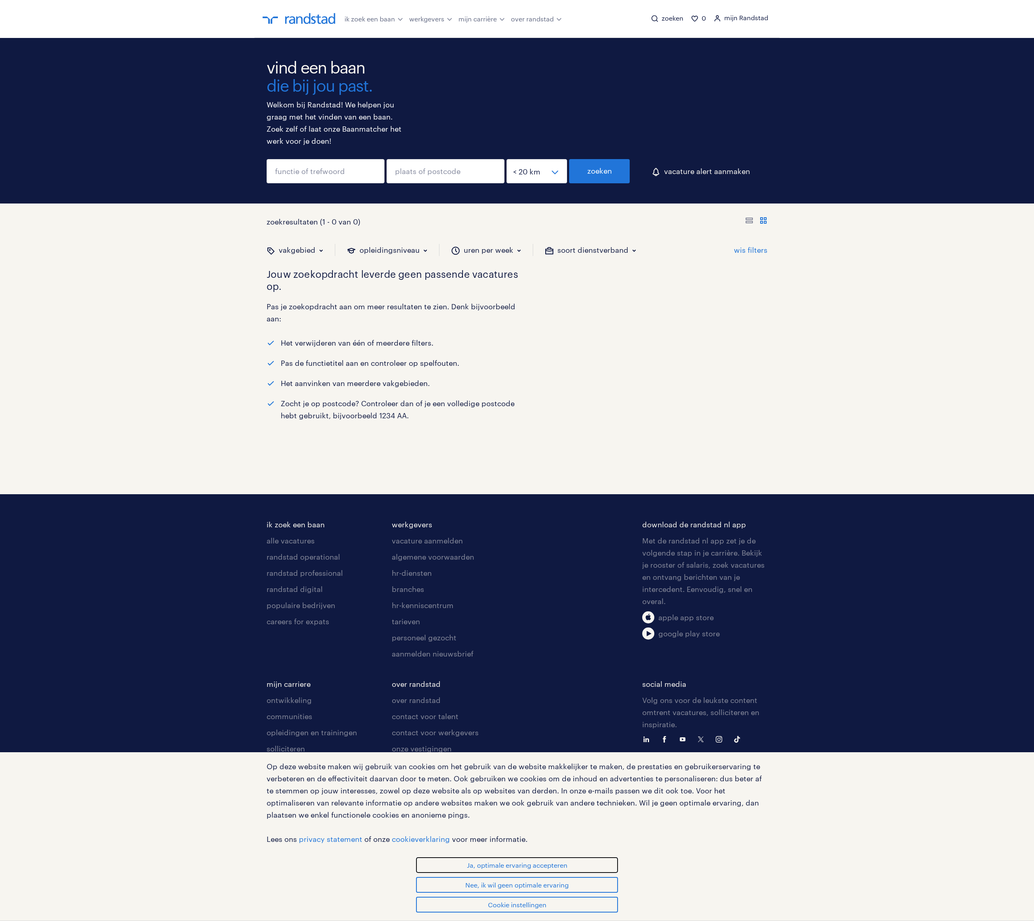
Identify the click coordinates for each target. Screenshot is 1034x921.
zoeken (599, 170)
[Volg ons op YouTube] (685, 738)
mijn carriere (289, 684)
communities (289, 716)
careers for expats (298, 621)
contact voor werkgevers (435, 732)
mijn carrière (477, 19)
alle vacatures (291, 540)
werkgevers (426, 19)
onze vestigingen (422, 748)
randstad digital (295, 589)
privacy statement (330, 839)
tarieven (406, 621)
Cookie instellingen (517, 904)
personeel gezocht (424, 637)
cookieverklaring (421, 839)
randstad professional (305, 573)
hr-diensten (412, 573)
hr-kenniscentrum (423, 605)
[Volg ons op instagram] (721, 738)
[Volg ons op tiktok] (739, 738)
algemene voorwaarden (433, 556)
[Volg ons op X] (703, 738)
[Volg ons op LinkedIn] (648, 738)
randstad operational (303, 556)
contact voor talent (425, 716)
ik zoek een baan (370, 19)
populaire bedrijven (301, 605)
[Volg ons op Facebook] (666, 738)
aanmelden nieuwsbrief (432, 653)
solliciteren (286, 748)
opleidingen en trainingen (312, 732)
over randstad (532, 19)
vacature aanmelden (427, 540)
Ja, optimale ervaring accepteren (517, 865)
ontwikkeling (289, 700)
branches (408, 589)
